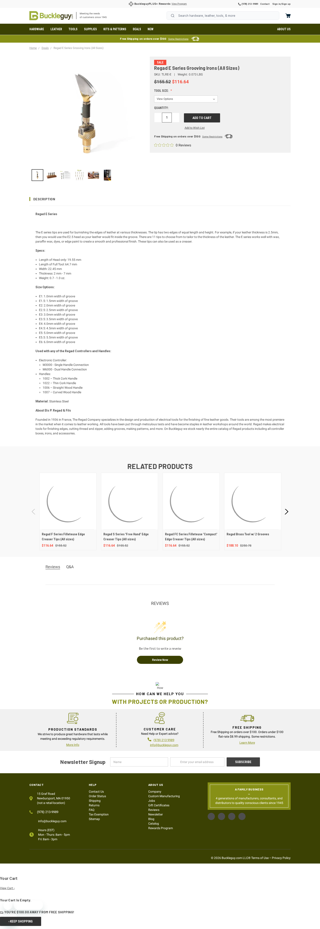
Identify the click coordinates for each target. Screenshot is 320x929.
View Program (179, 3)
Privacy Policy (281, 858)
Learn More (247, 742)
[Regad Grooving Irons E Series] (37, 175)
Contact (264, 4)
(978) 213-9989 (249, 4)
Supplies (90, 29)
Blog (151, 819)
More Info (72, 745)
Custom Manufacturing (164, 796)
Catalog (153, 823)
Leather (56, 29)
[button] (160, 199)
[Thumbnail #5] (107, 175)
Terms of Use (260, 858)
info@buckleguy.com (164, 745)
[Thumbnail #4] (93, 175)
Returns (94, 805)
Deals (137, 29)
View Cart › (7, 888)
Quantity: (161, 108)
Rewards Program (160, 828)
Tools (73, 29)
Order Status (97, 796)
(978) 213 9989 (163, 740)
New (150, 29)
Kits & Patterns (114, 29)
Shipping (95, 800)
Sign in (276, 4)
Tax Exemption (99, 814)
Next (286, 511)
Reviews (153, 810)
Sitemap (94, 819)
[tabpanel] (68, 511)
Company (154, 791)
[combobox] (223, 15)
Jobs (151, 800)
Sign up (286, 4)
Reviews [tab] (52, 566)
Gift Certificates (158, 805)
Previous (33, 511)
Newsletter (155, 814)
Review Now (160, 660)
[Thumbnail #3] (79, 175)
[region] (86, 175)
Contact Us (96, 791)
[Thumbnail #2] (65, 175)
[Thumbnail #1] (51, 175)
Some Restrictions (178, 39)
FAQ (91, 810)
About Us (284, 29)
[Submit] (172, 15)
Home (51, 15)
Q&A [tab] (70, 566)
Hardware (36, 29)
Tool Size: (161, 90)
